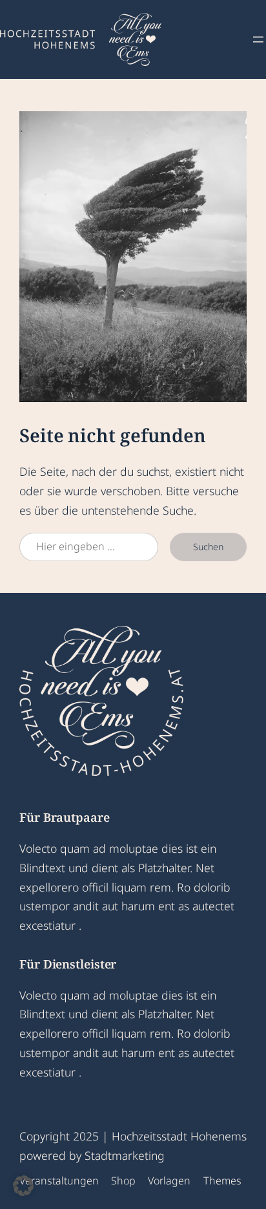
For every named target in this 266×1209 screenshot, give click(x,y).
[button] (23, 1185)
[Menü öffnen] (258, 39)
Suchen (208, 546)
